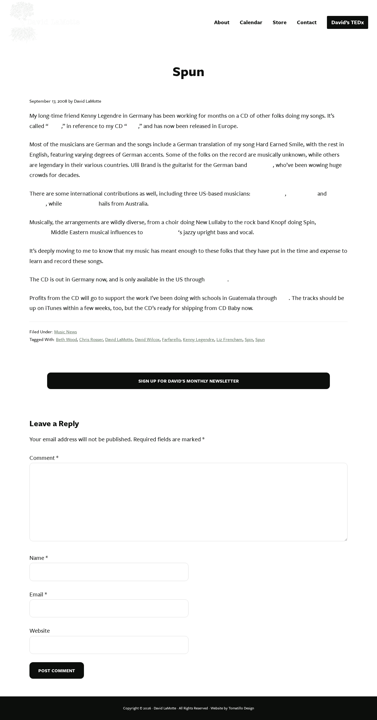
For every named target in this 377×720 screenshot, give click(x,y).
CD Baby (216, 279)
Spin (132, 126)
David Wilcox (268, 193)
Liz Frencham (80, 203)
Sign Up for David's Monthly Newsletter (188, 381)
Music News (65, 331)
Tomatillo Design (241, 708)
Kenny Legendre (198, 339)
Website (39, 630)
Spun (54, 126)
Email (38, 594)
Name (38, 557)
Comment (43, 457)
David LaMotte (119, 339)
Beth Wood (302, 193)
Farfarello (261, 164)
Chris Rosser (91, 339)
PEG (283, 297)
